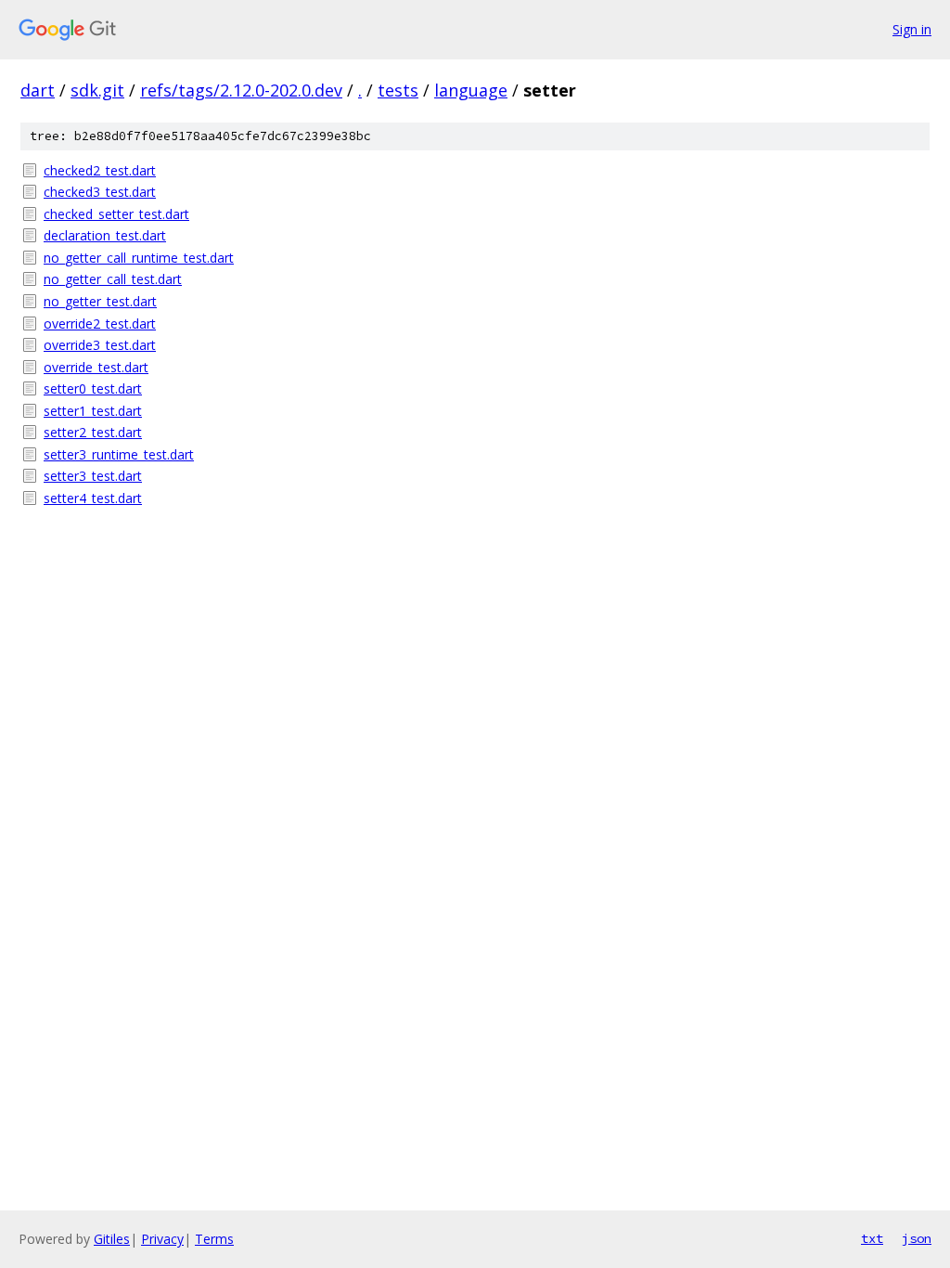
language (470, 90)
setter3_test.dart (93, 476)
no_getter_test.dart (100, 301)
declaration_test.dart (105, 235)
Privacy (162, 1239)
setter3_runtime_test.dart (119, 454)
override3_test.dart (100, 345)
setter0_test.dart (93, 388)
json (916, 1238)
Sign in (911, 29)
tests (398, 90)
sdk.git (97, 90)
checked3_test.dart (100, 192)
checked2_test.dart (100, 170)
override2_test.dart (100, 323)
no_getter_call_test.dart (113, 279)
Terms (214, 1239)
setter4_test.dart (93, 498)
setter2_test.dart (93, 432)
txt (872, 1238)
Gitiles (112, 1239)
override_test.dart (96, 367)
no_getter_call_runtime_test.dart (139, 257)
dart (37, 90)
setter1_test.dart (93, 411)
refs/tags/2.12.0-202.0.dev (241, 90)
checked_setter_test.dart (116, 214)
